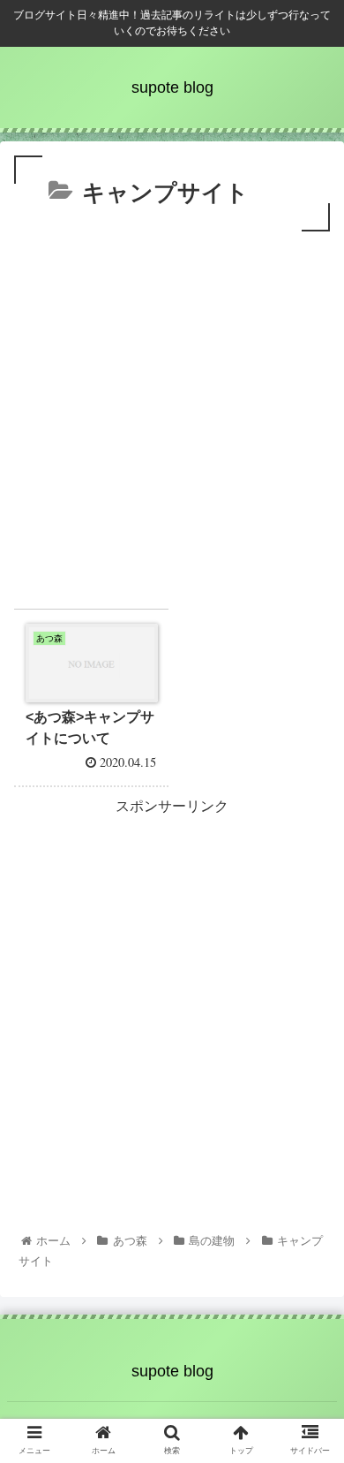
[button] (309, 1407)
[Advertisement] (172, 417)
